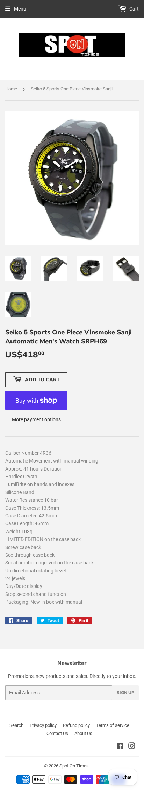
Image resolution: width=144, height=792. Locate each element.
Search (16, 725)
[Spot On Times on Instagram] (131, 747)
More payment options (36, 419)
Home (11, 88)
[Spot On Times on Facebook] (120, 747)
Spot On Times (74, 766)
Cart (133, 9)
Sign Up (125, 692)
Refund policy (76, 725)
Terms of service (112, 725)
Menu (20, 9)
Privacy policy (43, 725)
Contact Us (57, 733)
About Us (83, 733)
